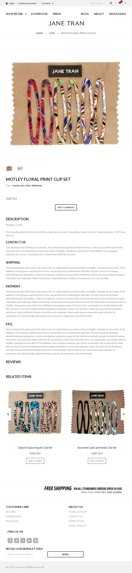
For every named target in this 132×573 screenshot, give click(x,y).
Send (65, 554)
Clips (52, 33)
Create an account (27, 3)
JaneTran (19, 567)
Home (39, 33)
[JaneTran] (66, 23)
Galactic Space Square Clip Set (35, 447)
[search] (111, 3)
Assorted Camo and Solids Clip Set (97, 447)
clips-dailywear (34, 185)
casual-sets (18, 185)
